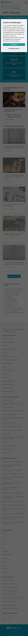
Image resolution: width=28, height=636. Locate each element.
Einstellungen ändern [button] (14, 48)
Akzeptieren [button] (14, 44)
